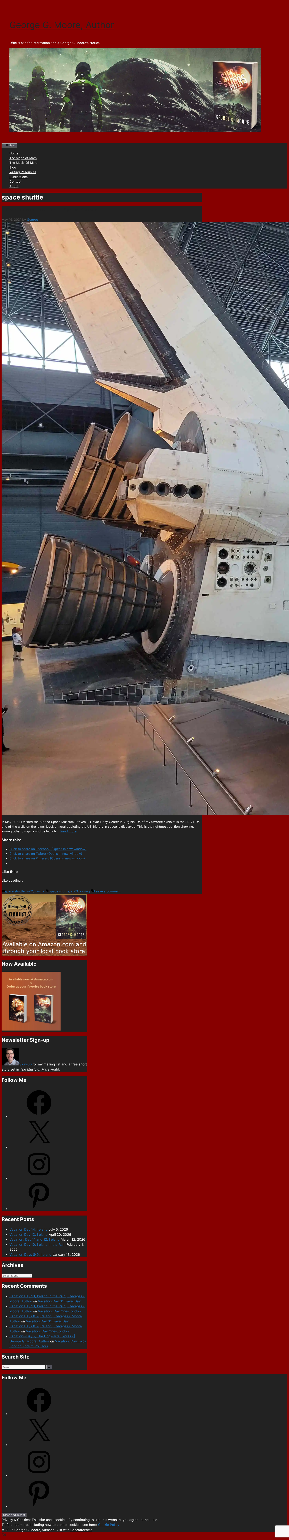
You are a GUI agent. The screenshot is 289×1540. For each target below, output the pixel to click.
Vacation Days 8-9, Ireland (30, 1255)
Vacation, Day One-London (59, 1311)
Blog (12, 167)
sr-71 (29, 891)
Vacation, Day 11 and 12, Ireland (34, 1239)
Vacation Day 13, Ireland (28, 1235)
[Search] (49, 1367)
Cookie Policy (108, 1525)
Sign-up (25, 1064)
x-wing (40, 891)
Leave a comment (107, 891)
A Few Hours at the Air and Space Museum (50, 209)
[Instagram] (38, 1178)
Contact (15, 181)
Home (13, 153)
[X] (38, 1147)
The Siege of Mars (23, 158)
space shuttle (15, 891)
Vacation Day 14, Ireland (28, 1229)
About (13, 186)
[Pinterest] (38, 1209)
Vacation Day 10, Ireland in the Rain (37, 1245)
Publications (18, 177)
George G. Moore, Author (61, 24)
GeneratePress (81, 1530)
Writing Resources (22, 172)
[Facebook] (38, 1116)
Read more (68, 831)
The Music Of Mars (23, 163)
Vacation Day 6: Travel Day (59, 1301)
